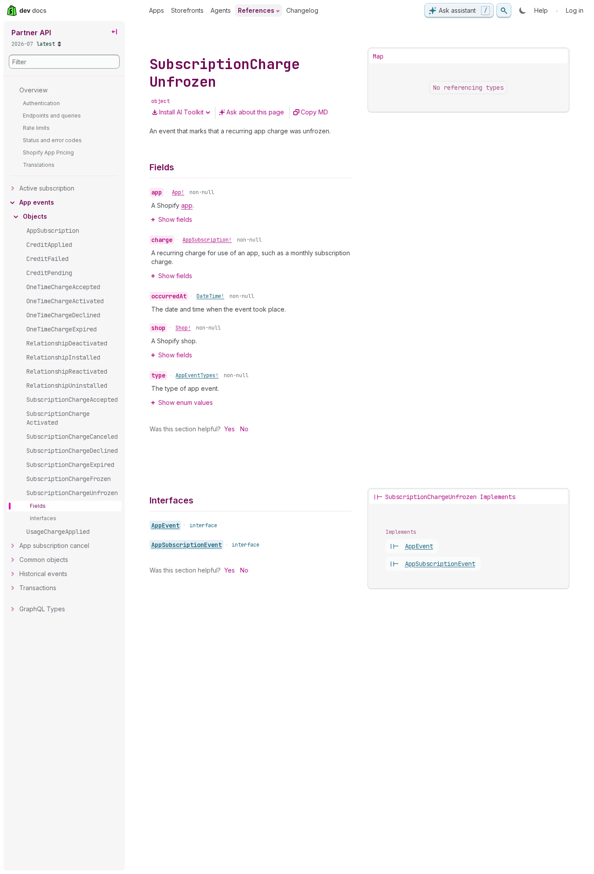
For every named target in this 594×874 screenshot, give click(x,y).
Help (541, 10)
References (256, 10)
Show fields (175, 219)
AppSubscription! (207, 239)
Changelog (302, 10)
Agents (221, 10)
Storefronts (187, 10)
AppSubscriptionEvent (186, 545)
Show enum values (185, 402)
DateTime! (210, 296)
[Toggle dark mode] (522, 10)
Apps (156, 10)
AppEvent (165, 525)
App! (178, 192)
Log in (574, 10)
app (187, 205)
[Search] (503, 10)
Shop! (183, 327)
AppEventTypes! (197, 375)
